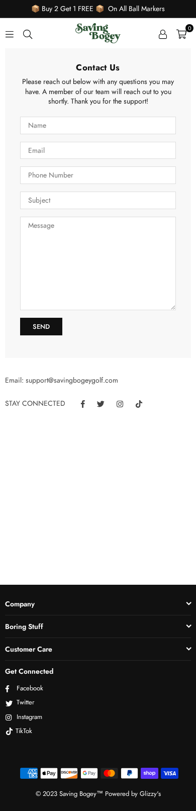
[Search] (28, 33)
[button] (181, 33)
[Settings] (163, 33)
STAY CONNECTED (35, 403)
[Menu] (10, 33)
